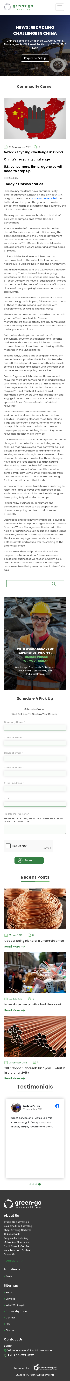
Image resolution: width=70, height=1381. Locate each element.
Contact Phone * (14, 767)
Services (10, 1298)
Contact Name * (13, 737)
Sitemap (10, 1330)
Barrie (9, 1276)
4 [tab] (40, 1184)
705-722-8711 (24, 1355)
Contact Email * (13, 753)
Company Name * (14, 722)
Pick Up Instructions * (16, 813)
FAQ (8, 1324)
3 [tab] (37, 1184)
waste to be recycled (44, 198)
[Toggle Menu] (59, 7)
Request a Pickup (35, 58)
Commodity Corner (17, 1311)
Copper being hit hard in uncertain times (34, 941)
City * (7, 798)
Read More (12, 946)
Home (9, 1292)
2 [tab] (34, 1184)
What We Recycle (15, 1305)
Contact (10, 1317)
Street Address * (14, 783)
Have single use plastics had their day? (32, 1004)
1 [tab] (30, 1184)
